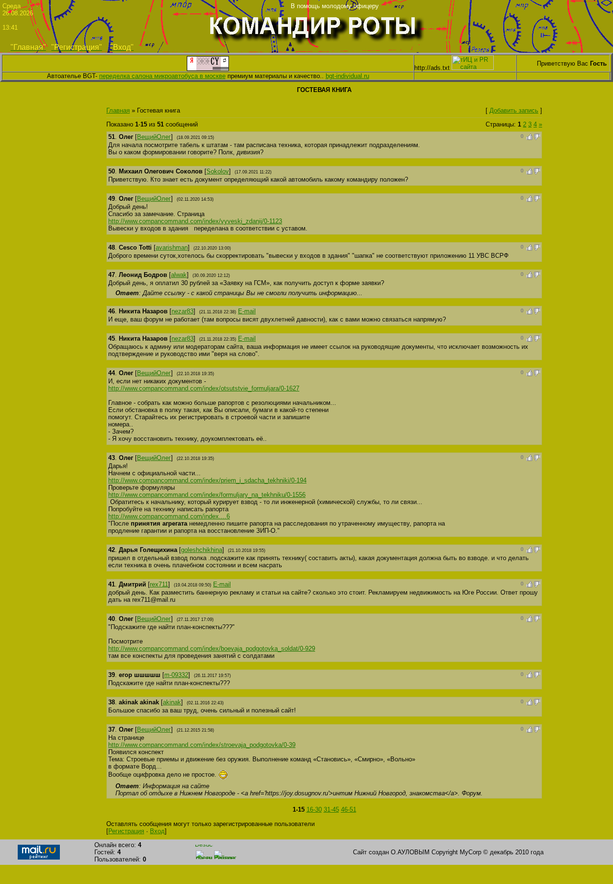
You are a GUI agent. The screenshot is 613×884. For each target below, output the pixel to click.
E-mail (247, 311)
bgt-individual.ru (347, 76)
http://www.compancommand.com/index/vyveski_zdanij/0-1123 (195, 221)
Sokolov (217, 171)
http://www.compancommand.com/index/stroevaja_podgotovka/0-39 (201, 744)
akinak (172, 702)
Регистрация (126, 831)
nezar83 (182, 311)
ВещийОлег (154, 136)
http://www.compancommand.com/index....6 (169, 516)
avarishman (172, 247)
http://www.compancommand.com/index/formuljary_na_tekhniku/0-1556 (207, 494)
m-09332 (176, 674)
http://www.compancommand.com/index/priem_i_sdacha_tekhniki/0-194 (207, 480)
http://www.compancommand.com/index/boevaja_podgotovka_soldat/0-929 (211, 648)
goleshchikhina (201, 549)
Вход (157, 831)
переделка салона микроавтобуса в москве (162, 76)
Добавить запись (513, 110)
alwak (179, 274)
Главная (118, 110)
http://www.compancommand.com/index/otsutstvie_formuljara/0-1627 (203, 388)
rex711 (159, 584)
